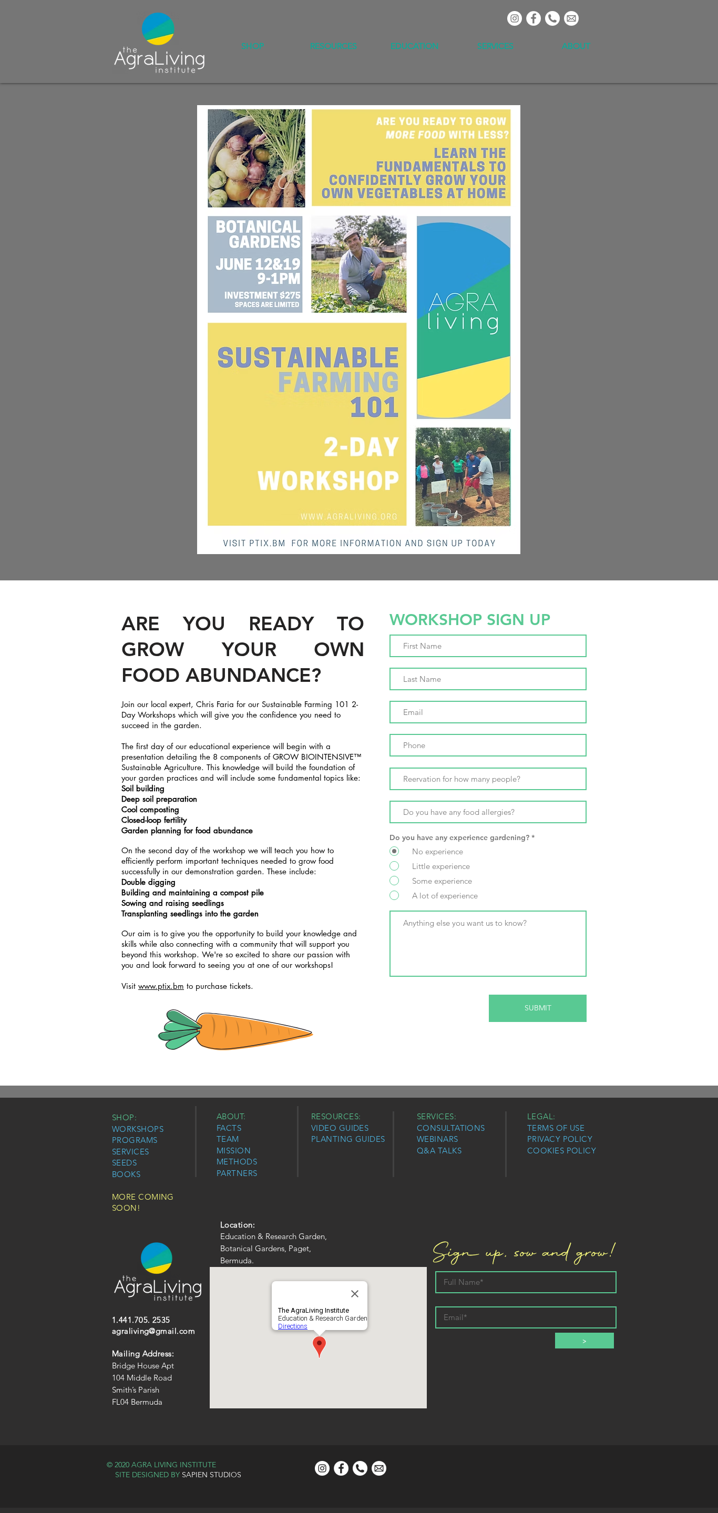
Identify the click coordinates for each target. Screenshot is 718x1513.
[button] (252, 46)
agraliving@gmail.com (153, 1331)
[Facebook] (533, 18)
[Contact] (571, 18)
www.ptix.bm (161, 986)
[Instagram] (514, 18)
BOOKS (126, 1174)
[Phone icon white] (552, 18)
